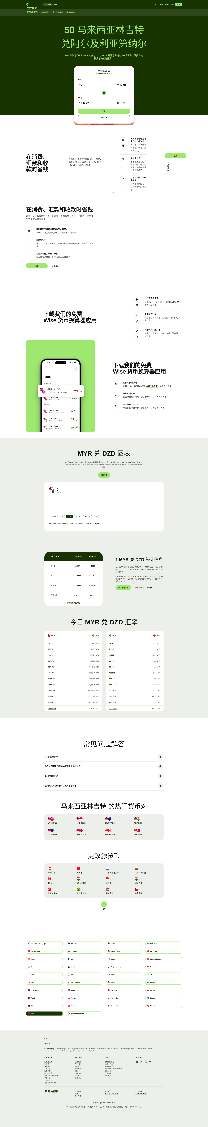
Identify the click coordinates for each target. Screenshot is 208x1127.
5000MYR (51, 703)
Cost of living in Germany (144, 1048)
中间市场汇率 (173, 302)
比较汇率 (108, 1076)
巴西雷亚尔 (81, 893)
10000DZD (113, 708)
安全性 (46, 1064)
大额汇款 (78, 1068)
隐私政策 (108, 1091)
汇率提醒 (108, 1073)
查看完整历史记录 (73, 603)
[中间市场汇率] (109, 71)
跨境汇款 (78, 1061)
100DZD (112, 673)
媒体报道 (47, 1066)
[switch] (104, 92)
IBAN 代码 (108, 1071)
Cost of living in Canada (86, 1051)
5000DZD (112, 703)
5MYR (50, 649)
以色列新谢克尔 (112, 872)
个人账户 (47, 4)
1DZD (111, 643)
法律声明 (78, 1091)
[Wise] (32, 4)
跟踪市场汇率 (123, 588)
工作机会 (47, 1068)
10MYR (50, 655)
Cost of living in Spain (69, 1051)
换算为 (80, 98)
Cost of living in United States (89, 1048)
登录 (172, 4)
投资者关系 (48, 1073)
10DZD (111, 655)
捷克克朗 (138, 893)
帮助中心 (47, 1078)
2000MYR (51, 697)
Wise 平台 (78, 1073)
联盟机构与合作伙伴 (51, 1076)
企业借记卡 (78, 1076)
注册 (178, 4)
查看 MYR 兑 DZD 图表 (143, 588)
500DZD (112, 685)
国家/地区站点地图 (111, 1093)
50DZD (112, 667)
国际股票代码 (109, 1066)
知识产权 (78, 1096)
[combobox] (122, 85)
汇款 (104, 111)
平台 (55, 4)
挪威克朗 (109, 893)
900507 (137, 1107)
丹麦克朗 (51, 872)
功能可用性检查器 (50, 1083)
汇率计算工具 (109, 1064)
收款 (76, 1071)
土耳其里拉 (52, 893)
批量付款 (78, 1078)
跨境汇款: (47, 1043)
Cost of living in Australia (109, 1048)
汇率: (46, 1039)
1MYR (50, 643)
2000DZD (112, 697)
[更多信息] (54, 566)
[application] (65, 504)
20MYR (51, 661)
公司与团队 (48, 1061)
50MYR (51, 667)
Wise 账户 (78, 1064)
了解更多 (168, 167)
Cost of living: (49, 1048)
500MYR (51, 685)
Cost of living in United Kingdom (67, 1048)
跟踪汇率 (104, 117)
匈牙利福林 (81, 883)
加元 (50, 883)
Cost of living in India (127, 1048)
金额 (79, 79)
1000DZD (112, 691)
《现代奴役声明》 (141, 1093)
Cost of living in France (52, 1051)
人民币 (80, 872)
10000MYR (52, 708)
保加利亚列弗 (140, 872)
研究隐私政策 (109, 1061)
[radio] (53, 516)
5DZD (111, 649)
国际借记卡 (78, 1066)
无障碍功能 (48, 1080)
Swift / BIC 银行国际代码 (113, 1068)
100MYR (51, 673)
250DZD (112, 679)
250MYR (51, 679)
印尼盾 (108, 883)
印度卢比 (138, 883)
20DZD (112, 661)
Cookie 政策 (139, 1091)
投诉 (76, 1093)
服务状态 (47, 1071)
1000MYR (51, 691)
